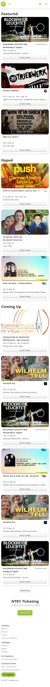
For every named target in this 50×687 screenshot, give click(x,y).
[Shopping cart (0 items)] (40, 4)
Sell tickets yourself (9, 659)
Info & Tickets (25, 57)
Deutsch (4, 645)
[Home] (3, 4)
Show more (25, 590)
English (4, 648)
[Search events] (10, 4)
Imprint (4, 632)
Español (4, 652)
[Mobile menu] (46, 4)
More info (25, 612)
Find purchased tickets (10, 670)
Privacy (4, 635)
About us (4, 629)
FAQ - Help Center (8, 666)
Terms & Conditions (9, 638)
